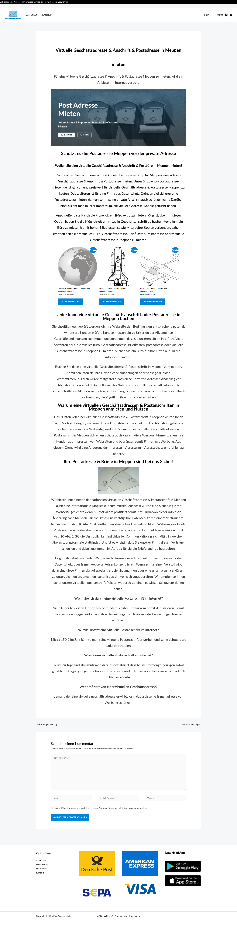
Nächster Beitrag (191, 725)
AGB (99, 916)
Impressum (134, 916)
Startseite (41, 860)
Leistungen (32, 15)
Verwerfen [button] (63, 2)
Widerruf (108, 916)
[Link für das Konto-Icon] (231, 15)
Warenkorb (41, 869)
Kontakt (207, 15)
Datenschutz (121, 916)
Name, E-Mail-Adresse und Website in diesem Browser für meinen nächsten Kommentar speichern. (102, 808)
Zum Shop (47, 15)
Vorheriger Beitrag (46, 725)
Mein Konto (42, 865)
